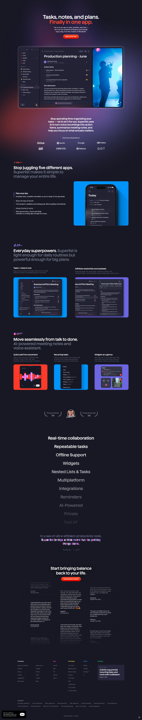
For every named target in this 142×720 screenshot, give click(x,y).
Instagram (86, 671)
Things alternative (112, 703)
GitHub (85, 665)
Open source (39, 665)
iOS (54, 671)
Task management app (67, 706)
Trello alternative (74, 703)
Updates (20, 668)
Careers (20, 675)
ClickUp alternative (86, 703)
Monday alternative (99, 703)
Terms (37, 675)
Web (54, 668)
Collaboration (72, 684)
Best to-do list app (81, 706)
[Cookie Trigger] (139, 717)
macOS (55, 665)
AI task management (94, 706)
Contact (38, 678)
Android (55, 675)
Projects (70, 675)
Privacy (38, 671)
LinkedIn (85, 668)
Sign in (55, 678)
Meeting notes (72, 668)
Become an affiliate (23, 665)
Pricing (19, 671)
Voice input (71, 678)
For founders (71, 687)
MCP (69, 681)
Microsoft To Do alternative (50, 706)
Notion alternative (50, 703)
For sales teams (72, 690)
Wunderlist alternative (23, 703)
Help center (21, 681)
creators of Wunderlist (78, 31)
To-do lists (71, 665)
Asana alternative (62, 703)
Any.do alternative (36, 706)
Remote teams (72, 671)
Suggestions (21, 678)
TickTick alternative (23, 706)
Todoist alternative (37, 703)
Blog (37, 681)
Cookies (38, 668)
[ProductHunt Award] (53, 414)
